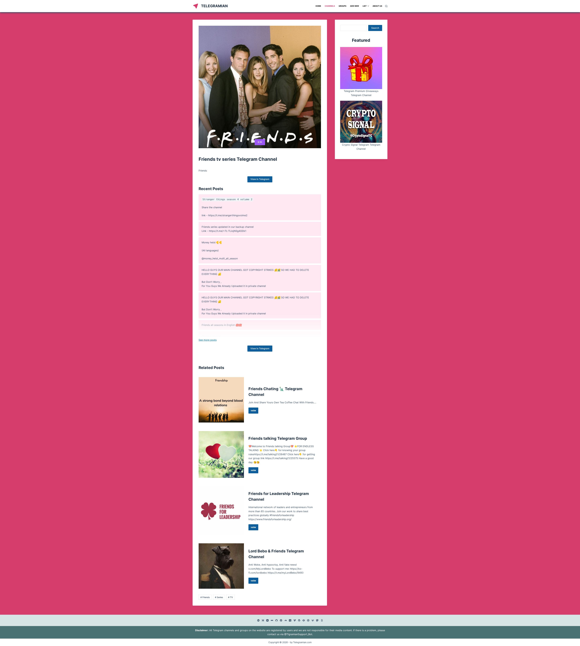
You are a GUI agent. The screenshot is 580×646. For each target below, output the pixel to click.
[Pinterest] (281, 620)
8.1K (260, 142)
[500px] (322, 620)
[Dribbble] (308, 620)
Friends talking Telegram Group (277, 438)
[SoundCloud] (285, 620)
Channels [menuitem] (330, 6)
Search (375, 27)
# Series (219, 597)
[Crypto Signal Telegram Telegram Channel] (361, 122)
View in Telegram (259, 179)
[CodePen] (304, 620)
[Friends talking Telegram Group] (221, 454)
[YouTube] (267, 620)
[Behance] (258, 620)
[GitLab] (313, 620)
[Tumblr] (290, 620)
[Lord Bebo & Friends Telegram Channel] (221, 566)
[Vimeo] (294, 620)
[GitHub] (276, 620)
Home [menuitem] (318, 6)
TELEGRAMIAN (214, 6)
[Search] (386, 6)
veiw (254, 411)
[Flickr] (272, 620)
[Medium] (263, 620)
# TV (230, 597)
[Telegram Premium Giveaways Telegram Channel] (361, 68)
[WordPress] (299, 620)
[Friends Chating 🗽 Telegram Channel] (221, 400)
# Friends (205, 597)
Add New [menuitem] (354, 6)
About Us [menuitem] (377, 6)
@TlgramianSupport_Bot (298, 634)
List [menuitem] (365, 6)
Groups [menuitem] (342, 6)
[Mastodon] (317, 620)
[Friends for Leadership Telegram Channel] (221, 510)
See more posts (208, 339)
